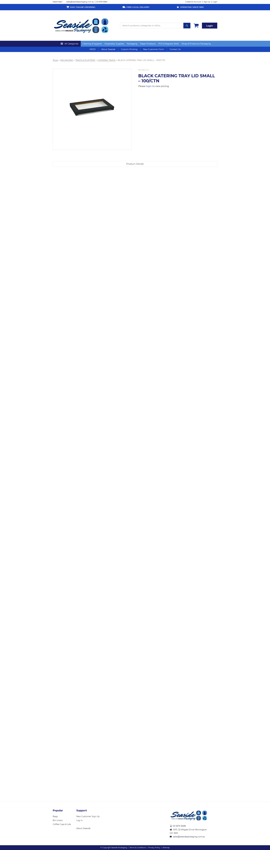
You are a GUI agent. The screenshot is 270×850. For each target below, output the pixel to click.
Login (214, 2)
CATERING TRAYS (106, 60)
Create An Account (193, 2)
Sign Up (207, 2)
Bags (55, 816)
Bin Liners (58, 820)
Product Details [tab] (135, 164)
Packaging (132, 43)
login (149, 86)
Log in (79, 820)
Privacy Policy (154, 847)
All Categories (71, 43)
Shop (55, 60)
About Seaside (108, 49)
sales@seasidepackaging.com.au (80, 2)
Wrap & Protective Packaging (196, 43)
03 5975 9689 (101, 2)
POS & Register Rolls (168, 43)
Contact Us (175, 49)
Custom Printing (129, 49)
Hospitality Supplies (114, 43)
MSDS (93, 49)
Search (186, 25)
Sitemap (166, 847)
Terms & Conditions (137, 847)
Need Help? (57, 2)
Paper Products (148, 43)
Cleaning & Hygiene (92, 43)
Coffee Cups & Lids (62, 824)
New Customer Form (153, 49)
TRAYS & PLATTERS (85, 60)
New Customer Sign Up (88, 816)
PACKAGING (66, 60)
